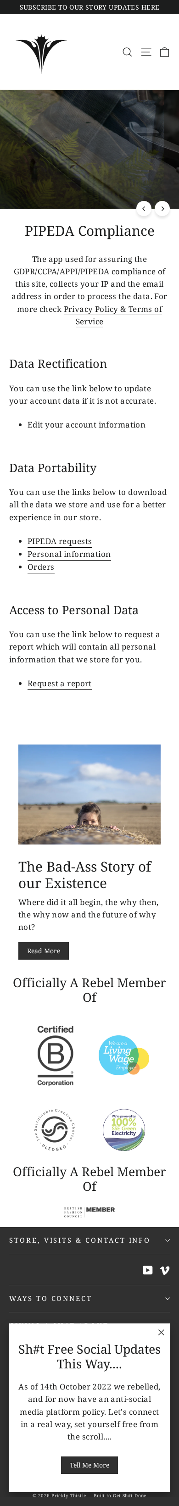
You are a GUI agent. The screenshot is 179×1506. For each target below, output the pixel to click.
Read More (43, 950)
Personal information (69, 554)
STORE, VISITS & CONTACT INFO (80, 1240)
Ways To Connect (50, 1298)
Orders (41, 566)
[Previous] (143, 208)
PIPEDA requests (60, 541)
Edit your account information (86, 424)
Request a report (60, 683)
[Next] (162, 208)
